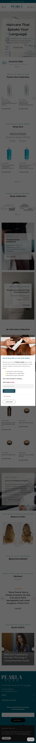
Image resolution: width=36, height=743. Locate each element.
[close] (33, 339)
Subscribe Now (9, 391)
